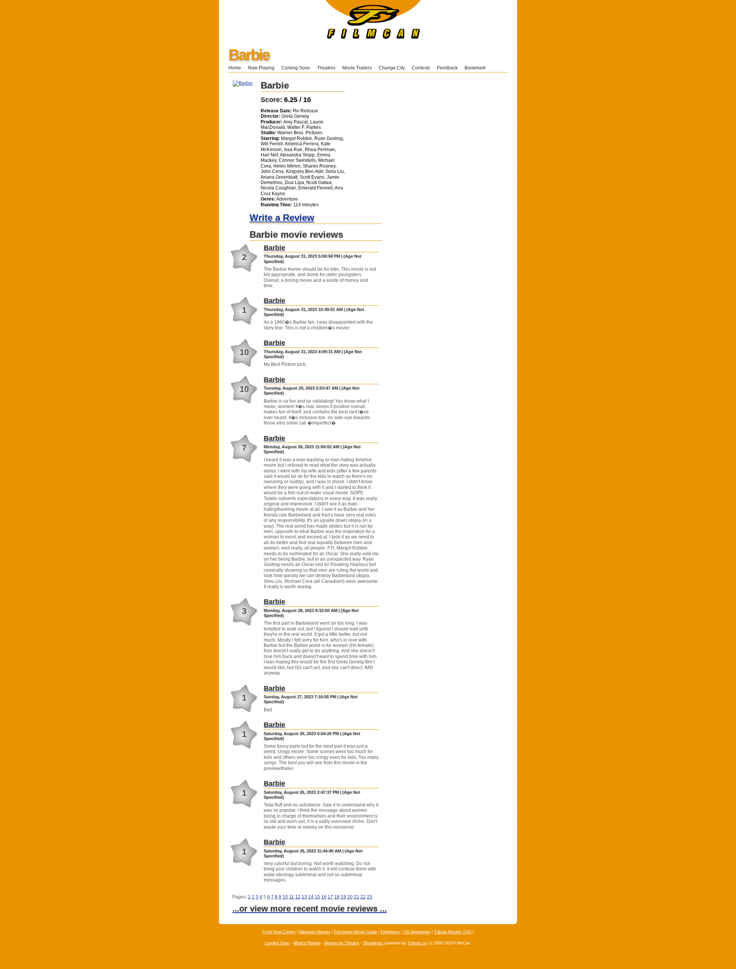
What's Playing (306, 943)
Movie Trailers (357, 68)
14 (311, 897)
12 (298, 897)
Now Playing (261, 68)
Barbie (248, 54)
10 (285, 897)
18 (337, 897)
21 (356, 897)
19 (343, 897)
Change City (392, 68)
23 (369, 897)
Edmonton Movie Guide (355, 932)
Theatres (326, 68)
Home (234, 68)
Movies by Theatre (341, 943)
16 (324, 897)
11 (291, 897)
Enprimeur (390, 932)
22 (363, 897)
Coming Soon (295, 68)
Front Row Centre (279, 932)
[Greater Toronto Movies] (320, 37)
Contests (421, 68)
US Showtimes (416, 932)
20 (350, 897)
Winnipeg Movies (314, 932)
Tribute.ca (416, 943)
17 (330, 897)
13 (304, 897)
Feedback (447, 68)
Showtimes (373, 943)
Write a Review (282, 217)
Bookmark (477, 68)
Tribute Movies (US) (453, 932)
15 (317, 897)
